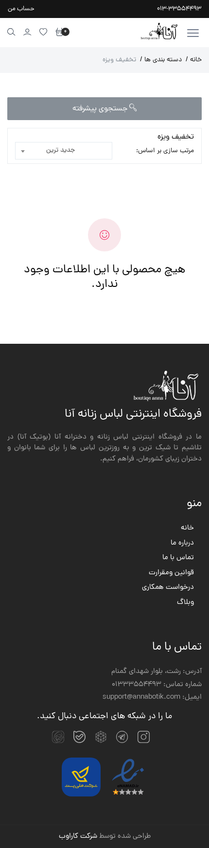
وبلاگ (185, 603)
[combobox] (63, 150)
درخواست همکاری (168, 588)
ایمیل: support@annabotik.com (152, 697)
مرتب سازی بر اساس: (165, 151)
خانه (194, 60)
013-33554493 (179, 9)
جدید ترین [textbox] (60, 150)
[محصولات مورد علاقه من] (43, 32)
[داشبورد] (27, 32)
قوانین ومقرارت (171, 573)
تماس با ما (178, 558)
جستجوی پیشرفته (100, 109)
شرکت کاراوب (78, 836)
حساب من (21, 9)
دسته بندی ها (161, 60)
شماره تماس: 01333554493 (157, 685)
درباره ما (182, 543)
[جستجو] (11, 32)
